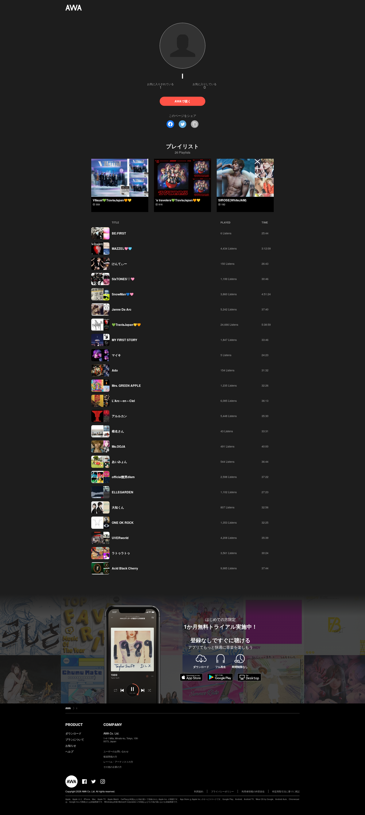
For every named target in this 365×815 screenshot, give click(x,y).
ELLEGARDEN (122, 492)
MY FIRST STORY (124, 340)
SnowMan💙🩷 (123, 294)
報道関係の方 (110, 756)
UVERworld (120, 538)
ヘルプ (69, 751)
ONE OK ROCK (123, 522)
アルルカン (119, 416)
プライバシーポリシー (222, 791)
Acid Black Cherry (125, 568)
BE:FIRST (119, 233)
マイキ (116, 355)
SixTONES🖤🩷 (123, 279)
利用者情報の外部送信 (253, 791)
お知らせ (70, 745)
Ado (115, 370)
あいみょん (119, 461)
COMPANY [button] (112, 724)
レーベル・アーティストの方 (118, 761)
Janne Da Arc (121, 309)
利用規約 (198, 791)
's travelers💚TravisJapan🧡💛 (178, 200)
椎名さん (118, 431)
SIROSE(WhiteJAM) (232, 200)
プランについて (74, 739)
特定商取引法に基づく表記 (286, 791)
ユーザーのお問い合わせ (116, 751)
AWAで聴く (183, 101)
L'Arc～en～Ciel (123, 401)
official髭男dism (123, 477)
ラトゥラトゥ (121, 553)
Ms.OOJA (118, 446)
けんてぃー (119, 264)
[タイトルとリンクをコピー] (194, 124)
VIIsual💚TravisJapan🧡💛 (112, 200)
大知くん (118, 507)
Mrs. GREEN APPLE (126, 385)
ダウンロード (73, 733)
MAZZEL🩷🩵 (122, 248)
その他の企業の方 (112, 766)
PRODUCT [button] (74, 724)
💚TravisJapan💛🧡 (126, 324)
